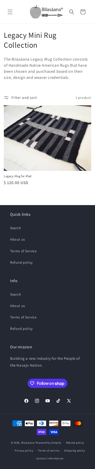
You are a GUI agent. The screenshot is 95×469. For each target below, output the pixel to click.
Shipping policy (74, 450)
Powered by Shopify (48, 442)
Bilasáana (28, 442)
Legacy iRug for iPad (18, 176)
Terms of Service (23, 251)
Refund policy (21, 262)
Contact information (50, 458)
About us (17, 239)
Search (15, 228)
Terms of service (48, 450)
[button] (10, 11)
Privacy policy (24, 450)
